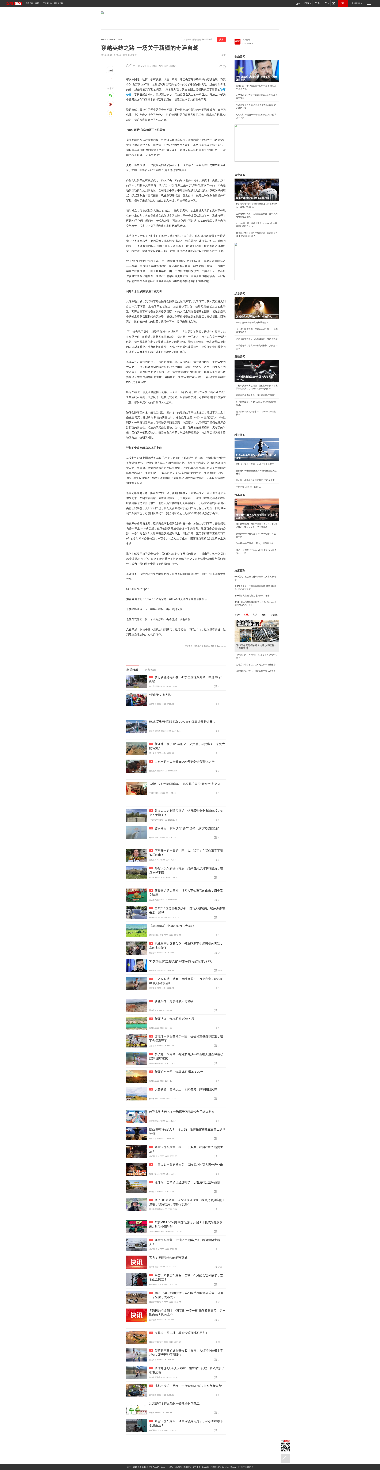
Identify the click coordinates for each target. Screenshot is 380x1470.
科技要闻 (240, 434)
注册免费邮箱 (355, 3)
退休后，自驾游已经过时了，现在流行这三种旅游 (187, 1182)
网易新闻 (246, 40)
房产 (237, 615)
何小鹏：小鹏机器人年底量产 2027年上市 (255, 480)
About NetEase (159, 1467)
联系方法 (179, 1467)
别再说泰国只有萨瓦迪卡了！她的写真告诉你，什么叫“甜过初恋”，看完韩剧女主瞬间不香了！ (256, 670)
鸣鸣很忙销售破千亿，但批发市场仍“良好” (255, 395)
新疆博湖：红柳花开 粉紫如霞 (174, 1018)
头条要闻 (240, 56)
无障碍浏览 (47, 3)
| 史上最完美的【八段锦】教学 (252, 595)
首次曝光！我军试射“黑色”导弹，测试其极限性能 (187, 828)
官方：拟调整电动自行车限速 (168, 1257)
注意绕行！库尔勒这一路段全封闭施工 (174, 1403)
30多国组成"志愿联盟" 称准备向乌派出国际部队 (180, 961)
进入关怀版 (58, 3)
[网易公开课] (307, 3)
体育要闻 (240, 174)
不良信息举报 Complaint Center (223, 1467)
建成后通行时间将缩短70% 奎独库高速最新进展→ (182, 721)
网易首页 (29, 3)
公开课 (274, 615)
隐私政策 (205, 1467)
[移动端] (298, 3)
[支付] (326, 3)
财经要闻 (240, 356)
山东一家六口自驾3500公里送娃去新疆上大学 (185, 761)
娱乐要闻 (240, 293)
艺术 (255, 615)
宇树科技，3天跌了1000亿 (248, 487)
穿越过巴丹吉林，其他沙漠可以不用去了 (181, 1333)
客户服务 (196, 1467)
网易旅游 (113, 39)
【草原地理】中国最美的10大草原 (171, 926)
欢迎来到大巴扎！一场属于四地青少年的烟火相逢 (181, 1111)
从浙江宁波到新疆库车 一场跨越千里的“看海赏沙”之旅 (184, 784)
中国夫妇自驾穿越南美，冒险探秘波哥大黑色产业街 (189, 1164)
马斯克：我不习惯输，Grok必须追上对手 (255, 464)
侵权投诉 (249, 1467)
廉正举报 (241, 1467)
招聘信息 (187, 1467)
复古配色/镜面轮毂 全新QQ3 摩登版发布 (254, 543)
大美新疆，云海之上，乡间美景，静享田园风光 (186, 1089)
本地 (246, 615)
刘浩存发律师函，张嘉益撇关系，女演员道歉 (257, 339)
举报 (223, 55)
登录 (343, 3)
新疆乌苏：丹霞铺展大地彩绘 (174, 1001)
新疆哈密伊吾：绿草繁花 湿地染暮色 (179, 1071)
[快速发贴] (110, 70)
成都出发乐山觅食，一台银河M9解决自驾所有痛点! (188, 1385)
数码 (264, 615)
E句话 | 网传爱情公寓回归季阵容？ (252, 322)
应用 (37, 3)
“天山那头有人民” (160, 694)
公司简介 (170, 1467)
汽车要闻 (240, 494)
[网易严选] (317, 3)
